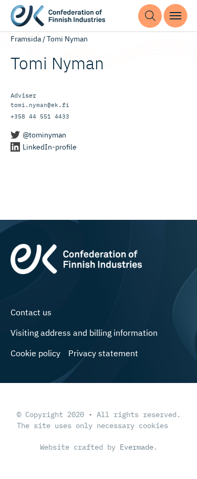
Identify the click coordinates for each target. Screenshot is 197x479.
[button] (150, 16)
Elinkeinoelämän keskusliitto (58, 16)
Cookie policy (35, 353)
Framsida (26, 39)
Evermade (136, 447)
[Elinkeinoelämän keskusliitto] (76, 258)
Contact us (31, 312)
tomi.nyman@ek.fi (40, 105)
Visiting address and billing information (84, 332)
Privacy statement (103, 353)
